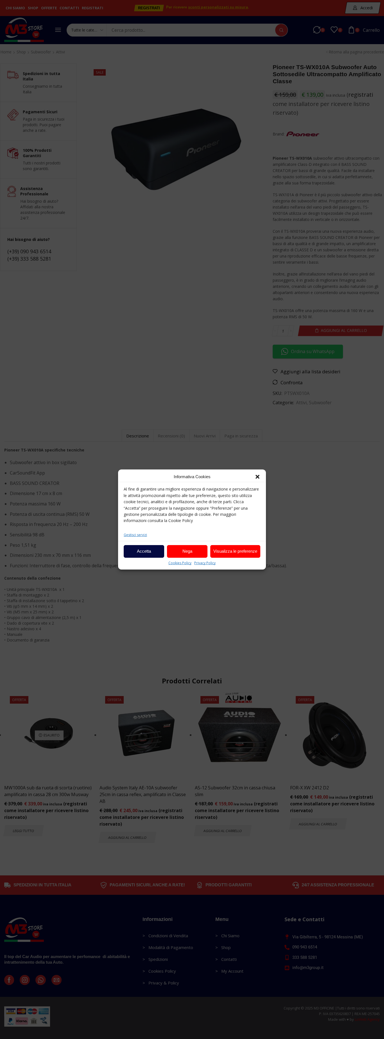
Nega (187, 551)
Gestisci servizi (135, 534)
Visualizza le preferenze (235, 551)
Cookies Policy (179, 563)
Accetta (144, 551)
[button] (257, 477)
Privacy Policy (205, 563)
